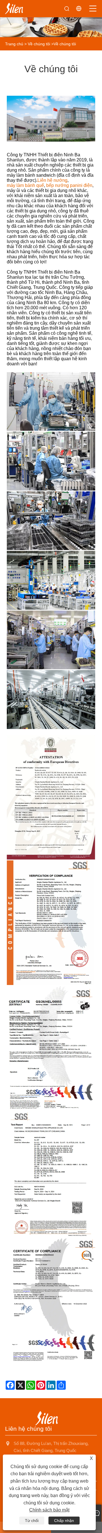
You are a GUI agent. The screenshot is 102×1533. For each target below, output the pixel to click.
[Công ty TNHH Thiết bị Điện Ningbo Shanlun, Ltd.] (14, 8)
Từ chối (32, 1520)
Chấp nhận (64, 1520)
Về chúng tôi (39, 44)
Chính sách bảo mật (49, 1510)
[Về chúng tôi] (51, 18)
